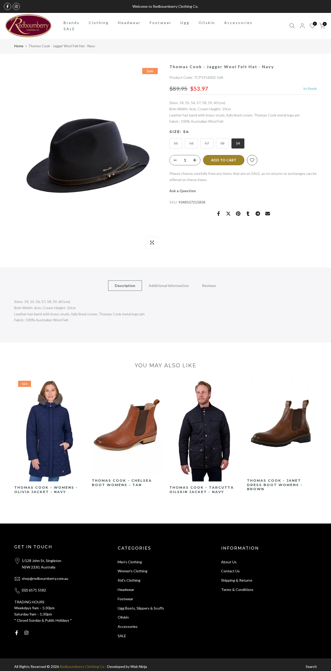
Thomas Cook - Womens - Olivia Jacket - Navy (46, 489)
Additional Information (169, 285)
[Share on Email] (267, 213)
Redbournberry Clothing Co (82, 666)
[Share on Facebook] (218, 213)
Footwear (160, 22)
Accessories (238, 22)
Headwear (129, 22)
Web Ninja (138, 666)
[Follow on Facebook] (7, 6)
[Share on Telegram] (257, 213)
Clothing (99, 22)
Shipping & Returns (236, 580)
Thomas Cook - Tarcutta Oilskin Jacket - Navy (201, 490)
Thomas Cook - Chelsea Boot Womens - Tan (122, 482)
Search (311, 666)
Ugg (185, 22)
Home (18, 46)
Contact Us (230, 571)
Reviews (209, 285)
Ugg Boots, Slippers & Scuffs (141, 608)
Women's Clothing (132, 571)
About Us (229, 562)
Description (125, 285)
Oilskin (207, 22)
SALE (69, 29)
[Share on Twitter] (228, 213)
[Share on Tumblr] (248, 213)
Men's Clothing (130, 562)
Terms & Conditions (237, 589)
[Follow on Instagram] (16, 6)
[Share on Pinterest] (238, 213)
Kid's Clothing (129, 580)
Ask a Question (182, 191)
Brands (72, 22)
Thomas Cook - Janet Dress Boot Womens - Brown (275, 484)
